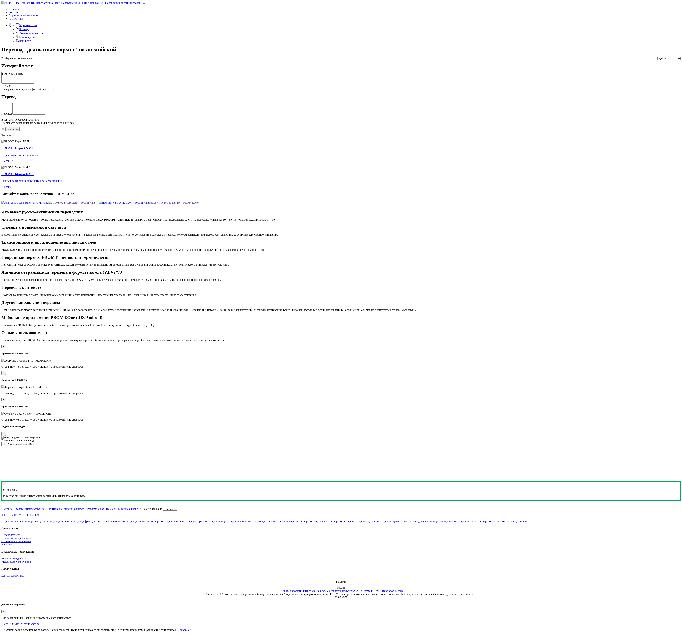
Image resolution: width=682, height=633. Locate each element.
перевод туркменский (394, 521)
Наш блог (7, 544)
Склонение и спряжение (16, 541)
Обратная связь (28, 25)
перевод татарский (344, 521)
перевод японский (518, 521)
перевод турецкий (369, 521)
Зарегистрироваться (27, 623)
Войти (5, 623)
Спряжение (23, 15)
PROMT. (107, 2)
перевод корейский (290, 521)
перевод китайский (265, 521)
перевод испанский (114, 521)
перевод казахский (241, 521)
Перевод (14, 8)
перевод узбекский (420, 521)
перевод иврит (219, 521)
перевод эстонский (493, 521)
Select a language (152, 508)
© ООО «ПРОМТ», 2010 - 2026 (20, 515)
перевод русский (38, 521)
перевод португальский (317, 521)
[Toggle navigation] (144, 3)
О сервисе (7, 508)
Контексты (15, 12)
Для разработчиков (12, 575)
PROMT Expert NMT (17, 148)
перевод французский (87, 521)
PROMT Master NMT (17, 174)
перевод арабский (198, 521)
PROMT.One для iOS (14, 558)
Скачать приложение (31, 33)
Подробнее (184, 629)
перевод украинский (445, 521)
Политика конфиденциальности (65, 508)
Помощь (24, 29)
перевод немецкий (61, 521)
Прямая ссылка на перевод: (17, 440)
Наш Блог (25, 40)
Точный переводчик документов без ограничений (31, 180)
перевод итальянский (140, 521)
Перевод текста (10, 534)
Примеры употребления (16, 538)
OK (3, 629)
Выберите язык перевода (16, 89)
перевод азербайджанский (170, 521)
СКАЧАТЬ (7, 161)
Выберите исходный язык (17, 58)
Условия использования (30, 508)
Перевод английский (14, 521)
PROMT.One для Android (16, 561)
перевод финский (470, 521)
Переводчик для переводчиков (20, 155)
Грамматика (16, 18)
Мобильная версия (129, 508)
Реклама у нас (27, 37)
